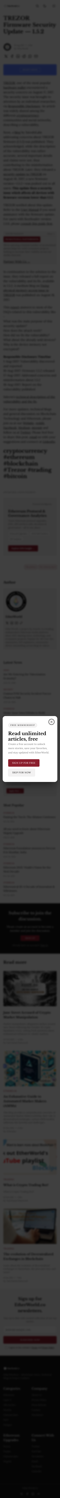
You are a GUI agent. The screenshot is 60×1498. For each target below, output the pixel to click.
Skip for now (21, 772)
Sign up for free (24, 762)
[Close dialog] (51, 722)
